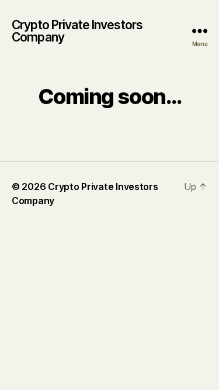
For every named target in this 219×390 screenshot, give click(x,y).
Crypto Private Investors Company (77, 31)
